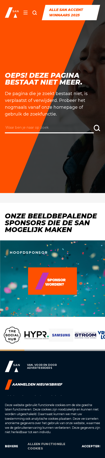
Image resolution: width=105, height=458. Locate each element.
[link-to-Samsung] (61, 339)
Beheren (11, 446)
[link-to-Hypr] (36, 339)
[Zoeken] (34, 12)
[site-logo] (12, 12)
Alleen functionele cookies (46, 446)
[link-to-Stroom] (85, 339)
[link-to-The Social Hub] (12, 339)
